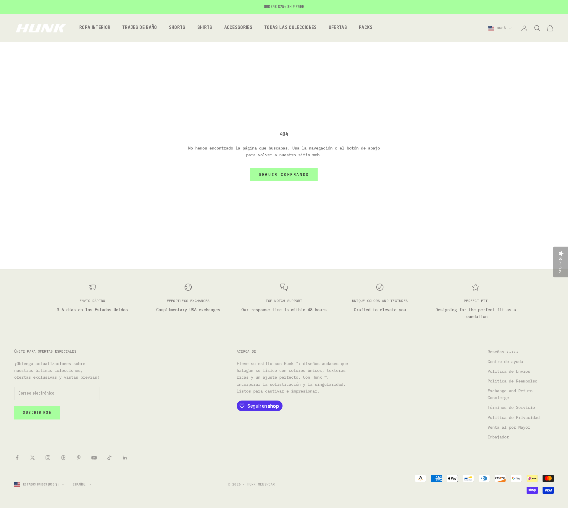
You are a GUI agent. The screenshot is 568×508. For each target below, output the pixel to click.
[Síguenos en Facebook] (17, 458)
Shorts (177, 27)
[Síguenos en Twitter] (33, 458)
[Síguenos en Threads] (63, 458)
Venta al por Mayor (509, 427)
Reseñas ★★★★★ (503, 351)
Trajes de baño (139, 27)
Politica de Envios (509, 371)
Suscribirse (37, 413)
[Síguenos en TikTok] (109, 458)
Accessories (238, 27)
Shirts (204, 27)
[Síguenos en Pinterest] (79, 458)
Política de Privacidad (514, 417)
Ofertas (338, 27)
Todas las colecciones (290, 27)
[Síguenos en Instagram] (48, 458)
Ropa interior (94, 27)
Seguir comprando (284, 174)
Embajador (498, 437)
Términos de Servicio (511, 407)
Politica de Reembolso (512, 381)
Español (79, 484)
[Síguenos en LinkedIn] (125, 458)
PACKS (366, 27)
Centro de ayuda (505, 361)
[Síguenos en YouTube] (94, 458)
